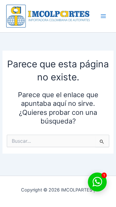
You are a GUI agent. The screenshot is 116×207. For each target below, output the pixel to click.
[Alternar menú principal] (103, 16)
